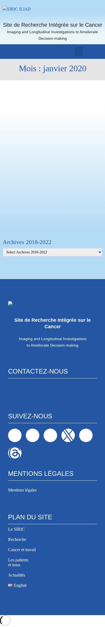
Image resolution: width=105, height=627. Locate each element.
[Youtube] (86, 435)
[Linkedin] (32, 435)
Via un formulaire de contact (32, 396)
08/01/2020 (12, 163)
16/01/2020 (12, 93)
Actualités (16, 575)
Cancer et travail (22, 549)
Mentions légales (22, 490)
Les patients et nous (18, 562)
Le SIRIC (16, 529)
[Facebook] (15, 435)
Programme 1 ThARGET (53, 93)
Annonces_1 (30, 163)
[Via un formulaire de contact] (12, 387)
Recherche (17, 539)
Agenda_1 (28, 93)
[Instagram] (50, 435)
